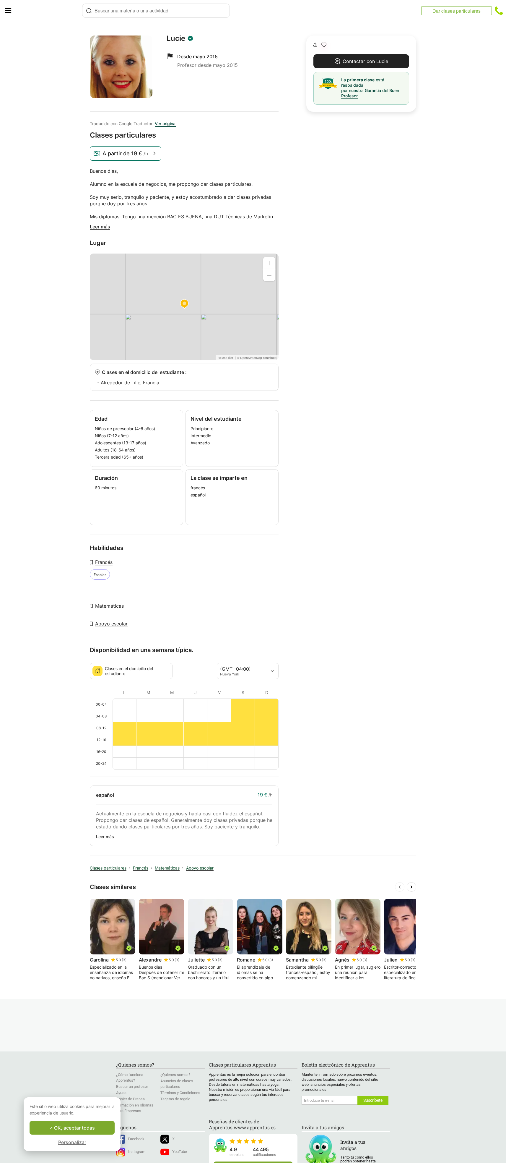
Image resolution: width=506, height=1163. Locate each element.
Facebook (136, 1139)
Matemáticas (109, 606)
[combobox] (156, 11)
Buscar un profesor (132, 1086)
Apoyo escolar (111, 624)
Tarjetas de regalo (175, 1099)
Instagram (136, 1151)
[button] (323, 45)
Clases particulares (108, 867)
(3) (124, 960)
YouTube (179, 1151)
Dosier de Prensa (130, 1099)
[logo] (49, 11)
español (105, 795)
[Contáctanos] (499, 11)
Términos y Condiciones (180, 1093)
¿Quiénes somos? (175, 1074)
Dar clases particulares (456, 10)
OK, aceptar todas (74, 1128)
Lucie (176, 38)
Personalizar (72, 1142)
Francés (104, 562)
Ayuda (121, 1093)
